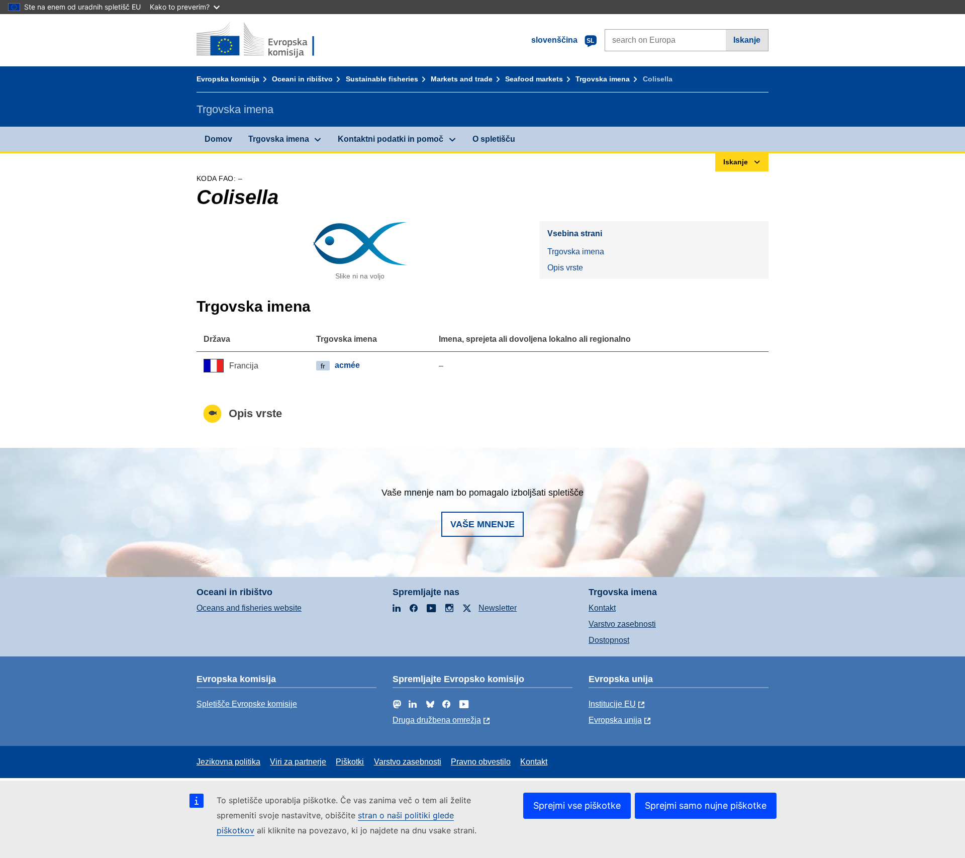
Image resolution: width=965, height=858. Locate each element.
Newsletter (497, 608)
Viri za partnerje (298, 761)
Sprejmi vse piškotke (577, 805)
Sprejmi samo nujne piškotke (705, 805)
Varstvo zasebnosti (622, 624)
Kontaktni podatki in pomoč (390, 139)
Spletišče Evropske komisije (247, 704)
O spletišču (493, 139)
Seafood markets (534, 79)
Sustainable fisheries (382, 79)
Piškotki (350, 761)
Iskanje (746, 40)
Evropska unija (615, 720)
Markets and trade (462, 79)
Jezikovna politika (228, 761)
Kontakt (602, 608)
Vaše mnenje (482, 524)
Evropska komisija (228, 79)
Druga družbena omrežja (437, 720)
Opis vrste (565, 267)
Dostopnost (609, 640)
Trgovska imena (602, 79)
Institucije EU (612, 704)
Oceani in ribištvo (302, 79)
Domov (218, 139)
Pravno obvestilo (481, 761)
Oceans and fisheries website (249, 608)
